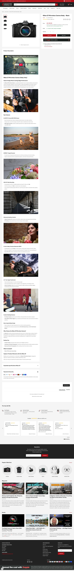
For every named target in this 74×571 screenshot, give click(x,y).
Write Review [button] (66, 385)
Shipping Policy (45, 550)
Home (3, 11)
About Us (44, 544)
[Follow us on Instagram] (29, 562)
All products (6, 11)
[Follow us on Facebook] (27, 562)
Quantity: (44, 31)
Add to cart (49, 35)
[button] (56, 19)
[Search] (56, 4)
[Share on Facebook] (64, 19)
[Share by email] (69, 19)
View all (70, 462)
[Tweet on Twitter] (68, 19)
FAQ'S (44, 547)
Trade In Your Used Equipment (48, 546)
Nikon (44, 17)
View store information (48, 46)
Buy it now (64, 35)
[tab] (62, 390)
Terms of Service (45, 554)
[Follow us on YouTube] (31, 562)
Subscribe (45, 455)
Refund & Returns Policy (47, 552)
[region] (37, 428)
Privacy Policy (45, 549)
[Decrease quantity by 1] (48, 32)
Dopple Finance (45, 555)
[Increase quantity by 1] (53, 32)
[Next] (72, 470)
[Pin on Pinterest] (66, 19)
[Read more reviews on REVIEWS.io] (67, 439)
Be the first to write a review (37, 396)
